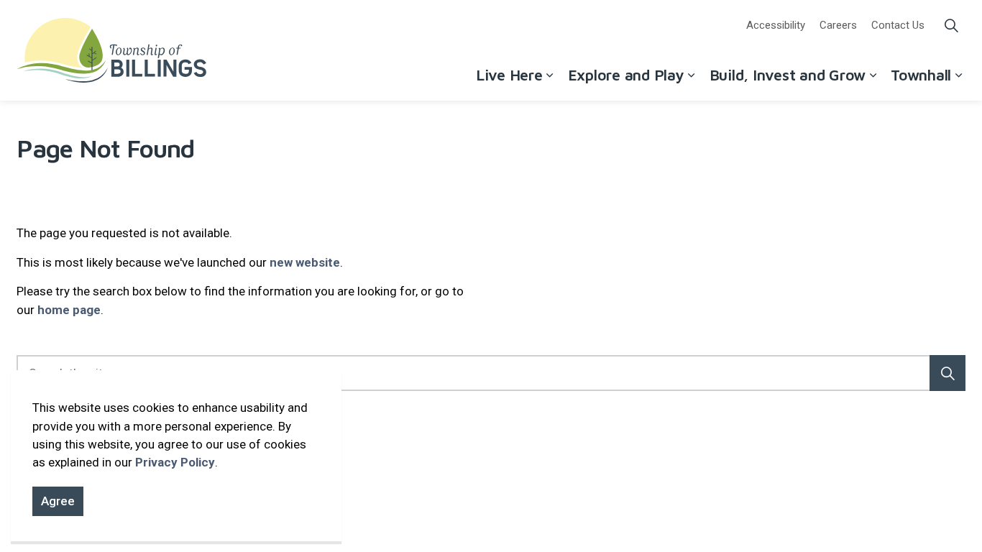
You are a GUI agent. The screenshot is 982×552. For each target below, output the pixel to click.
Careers (838, 25)
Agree (58, 501)
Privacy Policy (175, 462)
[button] (947, 373)
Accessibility (775, 25)
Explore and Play (626, 74)
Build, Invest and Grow (788, 74)
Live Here (509, 74)
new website (305, 262)
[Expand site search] (951, 25)
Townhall (921, 74)
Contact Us (897, 25)
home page (69, 310)
